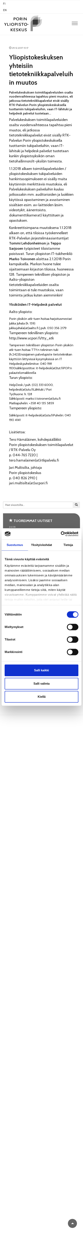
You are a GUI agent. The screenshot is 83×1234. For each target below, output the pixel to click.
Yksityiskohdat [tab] (41, 545)
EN (5, 10)
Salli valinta (41, 683)
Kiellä (42, 696)
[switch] (72, 627)
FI (4, 3)
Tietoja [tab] (68, 545)
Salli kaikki (41, 670)
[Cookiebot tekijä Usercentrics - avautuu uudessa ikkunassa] (60, 533)
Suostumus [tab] (15, 545)
